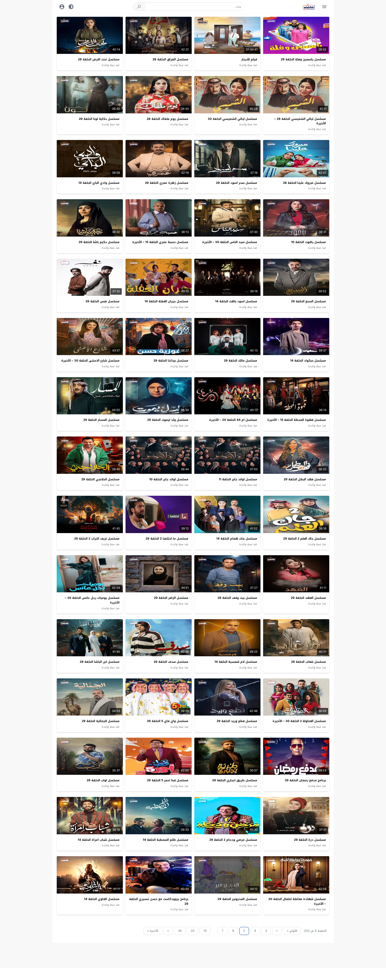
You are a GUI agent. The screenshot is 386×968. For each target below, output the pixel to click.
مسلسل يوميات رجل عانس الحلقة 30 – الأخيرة (92, 600)
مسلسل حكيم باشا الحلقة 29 (99, 242)
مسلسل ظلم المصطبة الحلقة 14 (165, 840)
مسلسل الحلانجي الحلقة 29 (100, 479)
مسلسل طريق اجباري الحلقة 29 (234, 780)
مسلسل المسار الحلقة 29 (101, 420)
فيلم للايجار (249, 59)
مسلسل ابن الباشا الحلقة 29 (100, 662)
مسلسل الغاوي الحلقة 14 (102, 899)
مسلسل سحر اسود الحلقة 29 (236, 183)
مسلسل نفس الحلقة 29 (103, 301)
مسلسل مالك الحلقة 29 (240, 360)
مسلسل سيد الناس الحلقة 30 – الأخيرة (229, 242)
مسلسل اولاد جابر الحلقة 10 (168, 479)
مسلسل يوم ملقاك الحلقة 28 (167, 119)
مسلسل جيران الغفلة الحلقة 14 (166, 301)
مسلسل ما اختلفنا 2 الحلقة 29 (167, 538)
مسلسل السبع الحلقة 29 (308, 301)
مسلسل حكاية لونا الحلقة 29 (99, 119)
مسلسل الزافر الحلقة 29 (171, 598)
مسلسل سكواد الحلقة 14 (308, 360)
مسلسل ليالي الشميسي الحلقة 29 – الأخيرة (300, 121)
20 (192, 931)
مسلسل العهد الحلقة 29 (308, 598)
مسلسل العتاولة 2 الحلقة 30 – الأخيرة (299, 721)
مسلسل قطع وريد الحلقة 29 (237, 721)
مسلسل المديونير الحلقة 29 (237, 899)
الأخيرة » (152, 931)
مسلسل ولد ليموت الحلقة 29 (167, 420)
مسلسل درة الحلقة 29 (310, 840)
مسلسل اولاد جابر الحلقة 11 (238, 479)
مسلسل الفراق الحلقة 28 (170, 59)
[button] (138, 7)
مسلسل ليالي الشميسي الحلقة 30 (232, 119)
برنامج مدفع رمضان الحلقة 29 (305, 780)
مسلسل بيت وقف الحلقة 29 (237, 598)
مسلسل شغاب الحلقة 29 (308, 662)
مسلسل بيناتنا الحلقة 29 (170, 360)
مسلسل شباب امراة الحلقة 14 (99, 840)
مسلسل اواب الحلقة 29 (103, 780)
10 (205, 931)
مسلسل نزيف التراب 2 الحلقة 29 (97, 538)
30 (180, 931)
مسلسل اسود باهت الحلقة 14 (236, 301)
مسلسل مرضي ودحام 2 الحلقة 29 (233, 840)
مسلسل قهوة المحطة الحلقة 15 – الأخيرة (296, 420)
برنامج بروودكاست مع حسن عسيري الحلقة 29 (158, 901)
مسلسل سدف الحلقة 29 (171, 662)
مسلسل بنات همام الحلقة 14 (236, 538)
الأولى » (292, 931)
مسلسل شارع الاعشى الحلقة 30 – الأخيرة (90, 360)
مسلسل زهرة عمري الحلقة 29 (166, 183)
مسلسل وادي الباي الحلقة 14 (99, 183)
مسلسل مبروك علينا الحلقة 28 (304, 183)
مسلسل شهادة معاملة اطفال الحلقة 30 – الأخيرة (297, 901)
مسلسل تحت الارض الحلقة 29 (99, 59)
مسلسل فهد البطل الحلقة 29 (305, 479)
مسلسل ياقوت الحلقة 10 (308, 242)
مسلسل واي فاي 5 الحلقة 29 (167, 721)
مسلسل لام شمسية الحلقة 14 (235, 662)
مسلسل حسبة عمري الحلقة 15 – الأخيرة (160, 242)
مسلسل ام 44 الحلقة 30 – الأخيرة (233, 420)
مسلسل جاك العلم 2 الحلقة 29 (304, 538)
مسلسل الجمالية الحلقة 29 (101, 721)
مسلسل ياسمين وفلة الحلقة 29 (303, 59)
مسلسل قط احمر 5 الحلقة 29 (167, 780)
